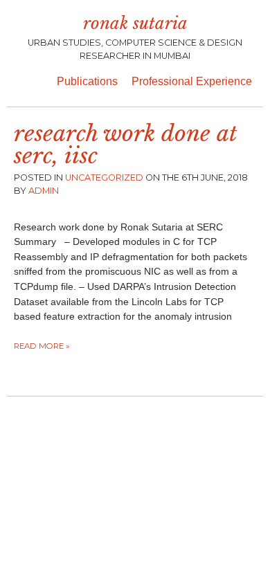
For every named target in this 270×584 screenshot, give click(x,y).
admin (43, 190)
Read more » (42, 346)
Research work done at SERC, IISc (125, 145)
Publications (87, 81)
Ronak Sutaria (135, 23)
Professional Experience (192, 81)
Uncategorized (104, 177)
